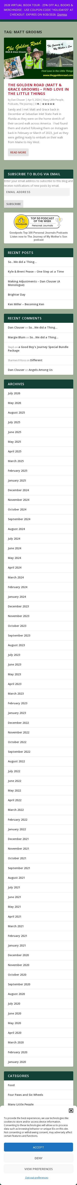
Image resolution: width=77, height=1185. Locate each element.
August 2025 (16, 412)
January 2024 (17, 597)
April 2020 (14, 1033)
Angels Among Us (41, 370)
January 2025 (17, 480)
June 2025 (14, 432)
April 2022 (14, 800)
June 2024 (14, 548)
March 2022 (16, 810)
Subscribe (13, 204)
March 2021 (16, 926)
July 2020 (14, 1003)
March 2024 (16, 577)
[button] (71, 1111)
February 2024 (17, 587)
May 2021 (14, 906)
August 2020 (16, 994)
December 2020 (18, 955)
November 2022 (18, 732)
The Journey (26, 104)
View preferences (38, 1169)
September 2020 (19, 984)
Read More (18, 152)
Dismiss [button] (62, 14)
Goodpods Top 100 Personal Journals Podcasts (38, 232)
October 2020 (17, 974)
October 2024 (17, 509)
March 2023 (16, 693)
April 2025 (14, 451)
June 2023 (14, 664)
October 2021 (17, 858)
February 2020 (17, 1052)
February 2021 (17, 936)
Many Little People (53, 99)
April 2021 (14, 916)
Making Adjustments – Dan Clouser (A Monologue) (34, 283)
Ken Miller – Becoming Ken (26, 304)
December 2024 (18, 490)
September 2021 (19, 868)
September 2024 (19, 519)
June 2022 (14, 781)
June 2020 (14, 1013)
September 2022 (19, 752)
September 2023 (19, 635)
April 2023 (14, 684)
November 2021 (18, 848)
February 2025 (17, 470)
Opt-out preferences (36, 1177)
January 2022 (17, 829)
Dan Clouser (18, 99)
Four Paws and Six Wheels (25, 1095)
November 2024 (18, 500)
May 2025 (14, 442)
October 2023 (17, 626)
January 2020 (17, 1062)
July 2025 (14, 422)
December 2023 (18, 606)
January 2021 (17, 945)
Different (36, 360)
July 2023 (14, 655)
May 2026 (14, 403)
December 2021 (18, 839)
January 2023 (17, 713)
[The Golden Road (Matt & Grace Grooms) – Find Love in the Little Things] (38, 58)
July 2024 (14, 538)
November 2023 (18, 616)
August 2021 (16, 878)
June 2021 (14, 897)
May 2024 (14, 558)
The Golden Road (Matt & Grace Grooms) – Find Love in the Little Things (38, 89)
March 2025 (16, 461)
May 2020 (14, 1023)
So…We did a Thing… (22, 262)
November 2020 (18, 965)
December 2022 (18, 723)
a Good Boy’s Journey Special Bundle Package (38, 348)
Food (11, 1085)
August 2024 (16, 529)
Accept (38, 1147)
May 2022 (14, 790)
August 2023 (16, 645)
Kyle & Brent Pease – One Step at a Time (36, 271)
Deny (38, 1158)
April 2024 (14, 567)
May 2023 (14, 674)
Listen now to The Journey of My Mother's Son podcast (38, 238)
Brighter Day (16, 294)
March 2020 (16, 1042)
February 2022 (17, 819)
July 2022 (14, 771)
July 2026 (14, 393)
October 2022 (17, 742)
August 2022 (16, 761)
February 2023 (17, 703)
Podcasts (13, 104)
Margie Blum (16, 337)
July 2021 (14, 887)
